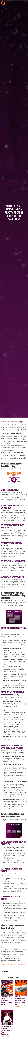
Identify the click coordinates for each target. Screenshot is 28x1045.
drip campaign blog (19, 729)
